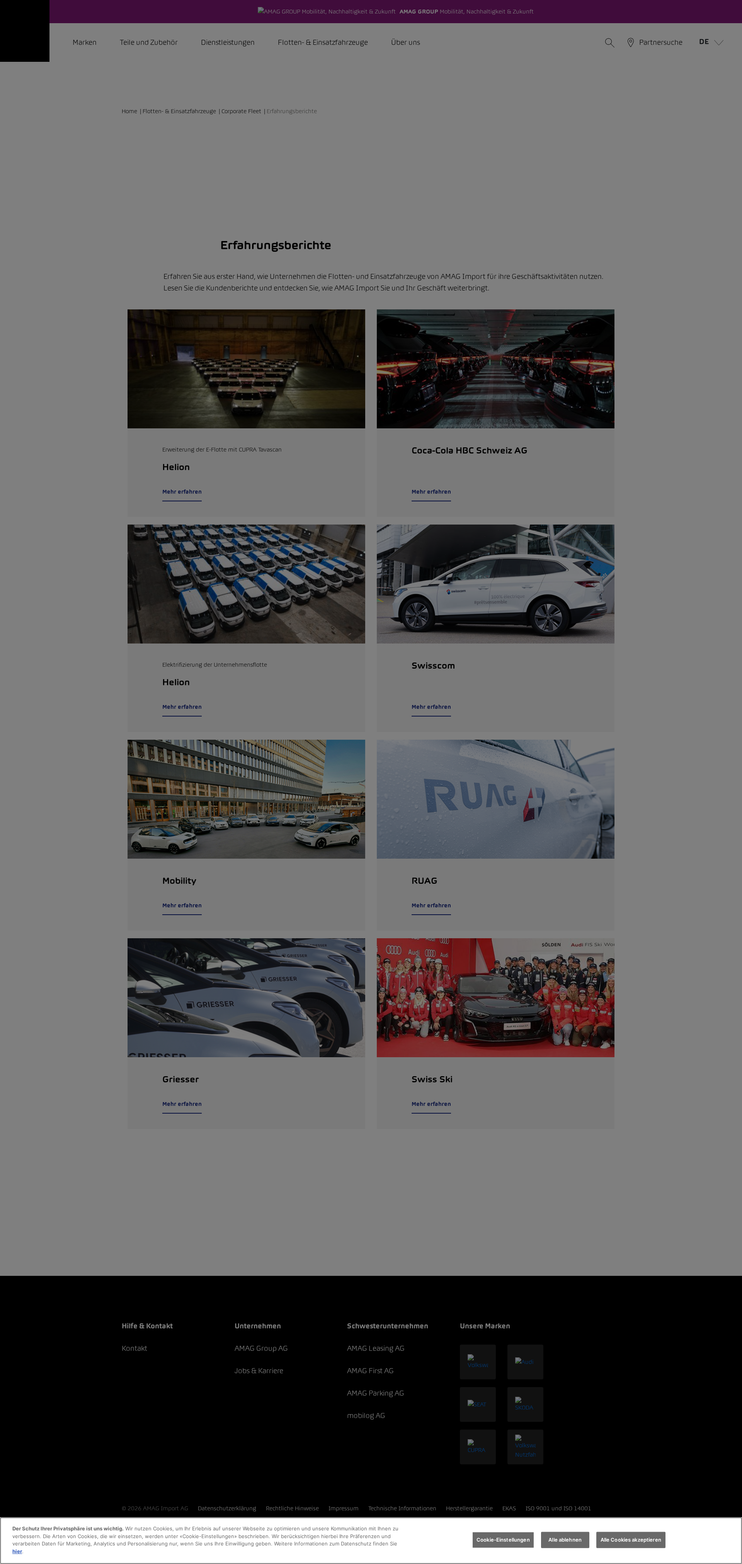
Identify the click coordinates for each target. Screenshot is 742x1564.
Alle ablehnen (565, 1540)
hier (17, 1551)
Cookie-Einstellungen (503, 1540)
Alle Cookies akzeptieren (631, 1540)
